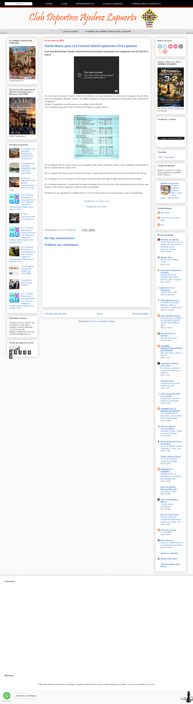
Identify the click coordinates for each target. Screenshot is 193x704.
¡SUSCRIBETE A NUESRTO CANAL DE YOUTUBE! (27, 270)
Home (49, 4)
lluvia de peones (168, 530)
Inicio (99, 313)
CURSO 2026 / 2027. (169, 292)
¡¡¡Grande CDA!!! (70, 31)
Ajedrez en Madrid (169, 553)
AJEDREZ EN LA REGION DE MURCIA (170, 410)
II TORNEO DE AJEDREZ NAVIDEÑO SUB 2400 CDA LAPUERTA (28, 168)
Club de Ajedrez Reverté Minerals (169, 488)
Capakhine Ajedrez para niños (169, 364)
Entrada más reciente (56, 313)
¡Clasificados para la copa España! (26, 282)
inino (162, 225)
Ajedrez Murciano (169, 559)
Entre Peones (167, 540)
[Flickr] (175, 48)
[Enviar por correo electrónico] (83, 230)
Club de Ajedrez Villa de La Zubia (170, 395)
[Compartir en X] (88, 230)
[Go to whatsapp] (6, 695)
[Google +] (180, 48)
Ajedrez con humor (170, 183)
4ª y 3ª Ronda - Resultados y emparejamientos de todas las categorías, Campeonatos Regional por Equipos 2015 (22, 254)
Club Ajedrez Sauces (170, 316)
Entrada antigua (140, 313)
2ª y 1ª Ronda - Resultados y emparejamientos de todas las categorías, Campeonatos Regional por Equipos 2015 (22, 301)
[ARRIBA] (186, 697)
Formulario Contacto (146, 4)
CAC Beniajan (167, 381)
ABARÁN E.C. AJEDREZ (167, 470)
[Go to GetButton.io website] (6, 701)
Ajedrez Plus (167, 257)
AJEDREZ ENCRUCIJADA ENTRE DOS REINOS (171, 348)
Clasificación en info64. (96, 206)
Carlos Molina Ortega (171, 456)
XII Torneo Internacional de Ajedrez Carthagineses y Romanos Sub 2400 (22, 184)
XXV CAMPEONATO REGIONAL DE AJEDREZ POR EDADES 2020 (171, 415)
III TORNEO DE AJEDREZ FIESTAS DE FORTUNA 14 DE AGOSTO (28, 154)
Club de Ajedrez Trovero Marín (168, 427)
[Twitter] (165, 48)
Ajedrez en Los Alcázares (168, 289)
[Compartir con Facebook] (91, 230)
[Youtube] (170, 48)
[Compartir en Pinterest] (93, 230)
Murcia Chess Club (170, 515)
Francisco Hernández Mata (170, 219)
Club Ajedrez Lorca (170, 300)
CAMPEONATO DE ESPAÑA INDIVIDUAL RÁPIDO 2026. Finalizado (171, 277)
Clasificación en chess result (96, 201)
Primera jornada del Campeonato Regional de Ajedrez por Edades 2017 (171, 519)
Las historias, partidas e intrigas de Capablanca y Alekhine (171, 370)
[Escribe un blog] (85, 230)
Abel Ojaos (165, 213)
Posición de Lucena (169, 338)
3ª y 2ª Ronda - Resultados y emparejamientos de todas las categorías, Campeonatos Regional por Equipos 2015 (22, 202)
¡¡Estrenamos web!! (168, 492)
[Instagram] (160, 53)
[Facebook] (160, 48)
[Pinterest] (165, 53)
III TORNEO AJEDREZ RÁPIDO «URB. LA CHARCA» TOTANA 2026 (171, 305)
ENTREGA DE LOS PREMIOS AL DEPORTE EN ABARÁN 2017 (171, 476)
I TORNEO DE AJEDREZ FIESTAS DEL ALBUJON (108, 31)
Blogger (151, 684)
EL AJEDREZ (166, 532)
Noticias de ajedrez (170, 239)
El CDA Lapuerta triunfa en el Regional (28, 216)
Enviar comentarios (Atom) (103, 321)
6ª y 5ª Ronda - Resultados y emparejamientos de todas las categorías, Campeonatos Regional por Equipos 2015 (22, 235)
